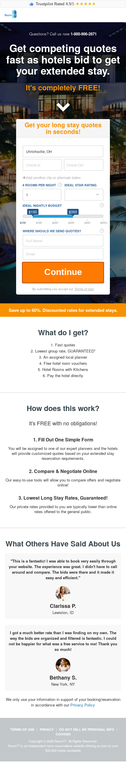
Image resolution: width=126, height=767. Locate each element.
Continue (63, 272)
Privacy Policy (82, 705)
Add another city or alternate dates (53, 178)
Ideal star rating (80, 185)
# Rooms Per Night (39, 185)
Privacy (47, 729)
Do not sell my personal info (86, 729)
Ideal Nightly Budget (42, 205)
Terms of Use (84, 288)
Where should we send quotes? (52, 231)
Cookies (63, 734)
